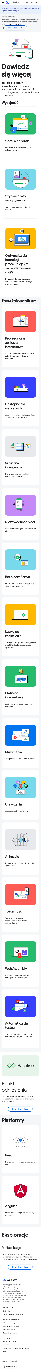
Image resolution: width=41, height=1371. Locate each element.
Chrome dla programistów (12, 1323)
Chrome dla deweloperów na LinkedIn (16, 1348)
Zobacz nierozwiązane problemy (14, 1314)
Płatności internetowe (14, 695)
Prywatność (13, 1361)
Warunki (4, 1361)
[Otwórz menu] (3, 2)
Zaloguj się (34, 2)
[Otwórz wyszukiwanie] (22, 2)
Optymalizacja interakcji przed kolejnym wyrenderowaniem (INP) (19, 263)
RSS (4, 1351)
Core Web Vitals (17, 141)
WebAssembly (16, 968)
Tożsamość (13, 911)
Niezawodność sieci (20, 522)
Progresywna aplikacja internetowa (15, 342)
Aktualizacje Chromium (11, 1326)
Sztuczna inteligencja (13, 465)
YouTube (6, 1345)
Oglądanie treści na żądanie (11, 11)
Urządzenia (13, 804)
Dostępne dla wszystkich (15, 406)
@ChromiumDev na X (10, 1341)
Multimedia (13, 752)
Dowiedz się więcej (20, 1109)
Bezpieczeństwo (17, 577)
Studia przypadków (9, 1330)
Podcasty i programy (10, 1333)
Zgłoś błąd (7, 1311)
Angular (11, 1206)
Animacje (12, 856)
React (9, 1155)
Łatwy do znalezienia (13, 633)
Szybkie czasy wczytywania (15, 198)
